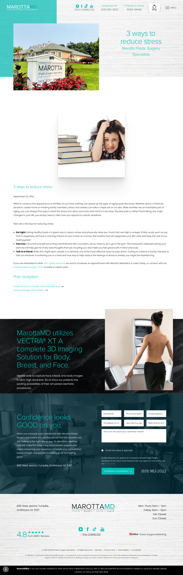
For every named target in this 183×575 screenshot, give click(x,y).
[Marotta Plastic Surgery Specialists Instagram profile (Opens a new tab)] (77, 6)
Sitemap (98, 550)
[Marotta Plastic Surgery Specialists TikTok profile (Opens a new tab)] (86, 6)
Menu (173, 7)
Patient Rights (123, 550)
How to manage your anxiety (28, 290)
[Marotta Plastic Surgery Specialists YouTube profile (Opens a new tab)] (91, 6)
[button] (6, 569)
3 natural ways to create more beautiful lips (36, 286)
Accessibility (136, 550)
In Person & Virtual (134, 5)
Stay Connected (84, 9)
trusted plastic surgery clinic (28, 267)
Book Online (134, 9)
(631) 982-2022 (109, 9)
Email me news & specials (119, 450)
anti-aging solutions (54, 263)
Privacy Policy (110, 463)
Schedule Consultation (116, 471)
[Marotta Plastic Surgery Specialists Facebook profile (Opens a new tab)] (81, 6)
